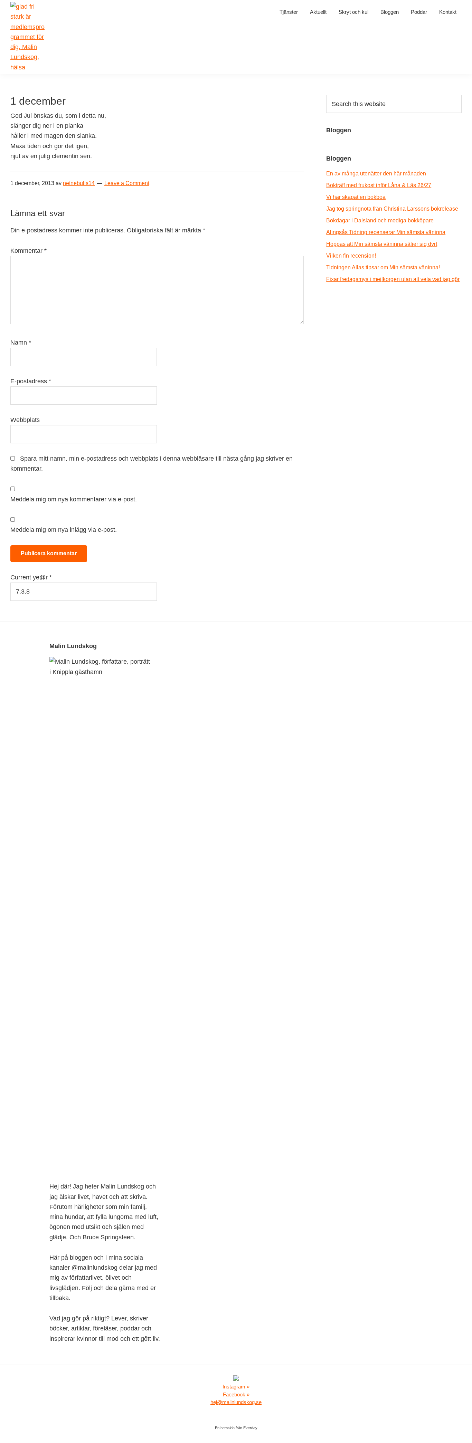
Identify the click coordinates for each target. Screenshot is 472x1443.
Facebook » (236, 1394)
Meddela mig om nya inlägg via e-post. (63, 529)
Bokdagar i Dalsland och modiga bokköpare (380, 220)
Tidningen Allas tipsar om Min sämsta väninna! (383, 267)
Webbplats (25, 419)
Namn (20, 342)
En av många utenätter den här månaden (376, 173)
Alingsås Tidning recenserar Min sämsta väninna (385, 232)
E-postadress (30, 381)
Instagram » (236, 1386)
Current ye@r (31, 577)
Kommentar (28, 250)
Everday (250, 1428)
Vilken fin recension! (351, 256)
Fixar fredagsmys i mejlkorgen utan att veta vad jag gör (393, 279)
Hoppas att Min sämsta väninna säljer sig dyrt (381, 244)
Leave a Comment (126, 183)
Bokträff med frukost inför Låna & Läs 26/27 (378, 185)
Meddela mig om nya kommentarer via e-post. (73, 499)
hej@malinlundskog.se (236, 1402)
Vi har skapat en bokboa (356, 197)
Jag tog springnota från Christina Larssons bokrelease (392, 209)
